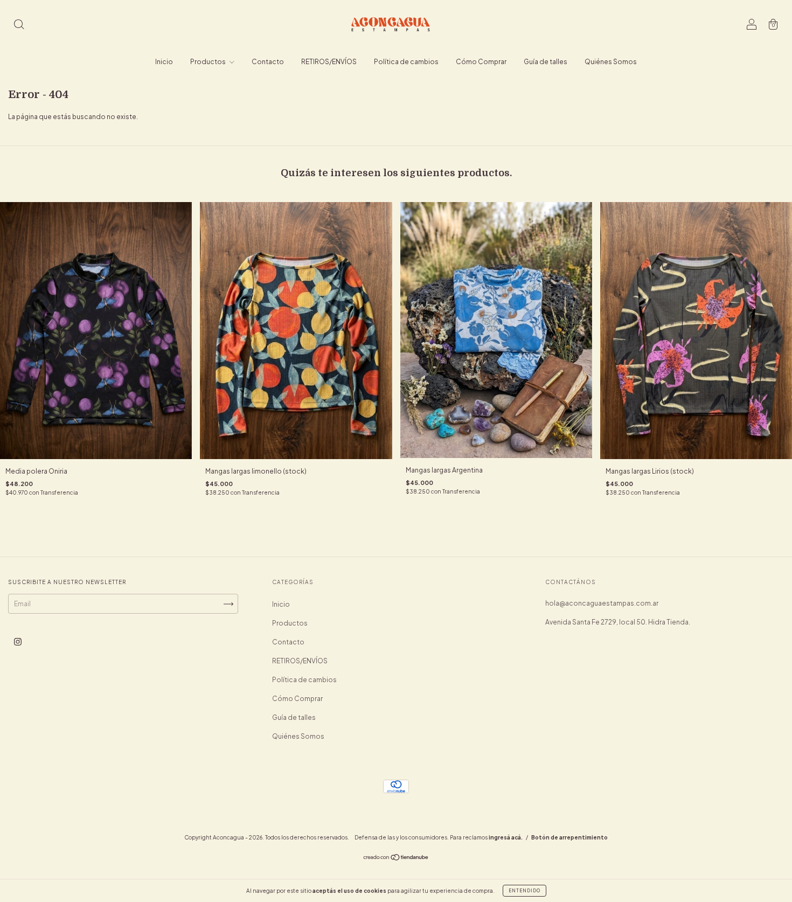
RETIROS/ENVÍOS (329, 62)
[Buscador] (18, 26)
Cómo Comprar (481, 62)
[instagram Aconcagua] (17, 642)
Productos (208, 62)
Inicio (164, 62)
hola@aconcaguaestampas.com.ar (601, 603)
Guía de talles (545, 62)
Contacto (268, 62)
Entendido (524, 890)
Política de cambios (406, 62)
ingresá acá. (506, 837)
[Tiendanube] (396, 859)
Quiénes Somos (611, 62)
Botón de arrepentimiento (569, 837)
